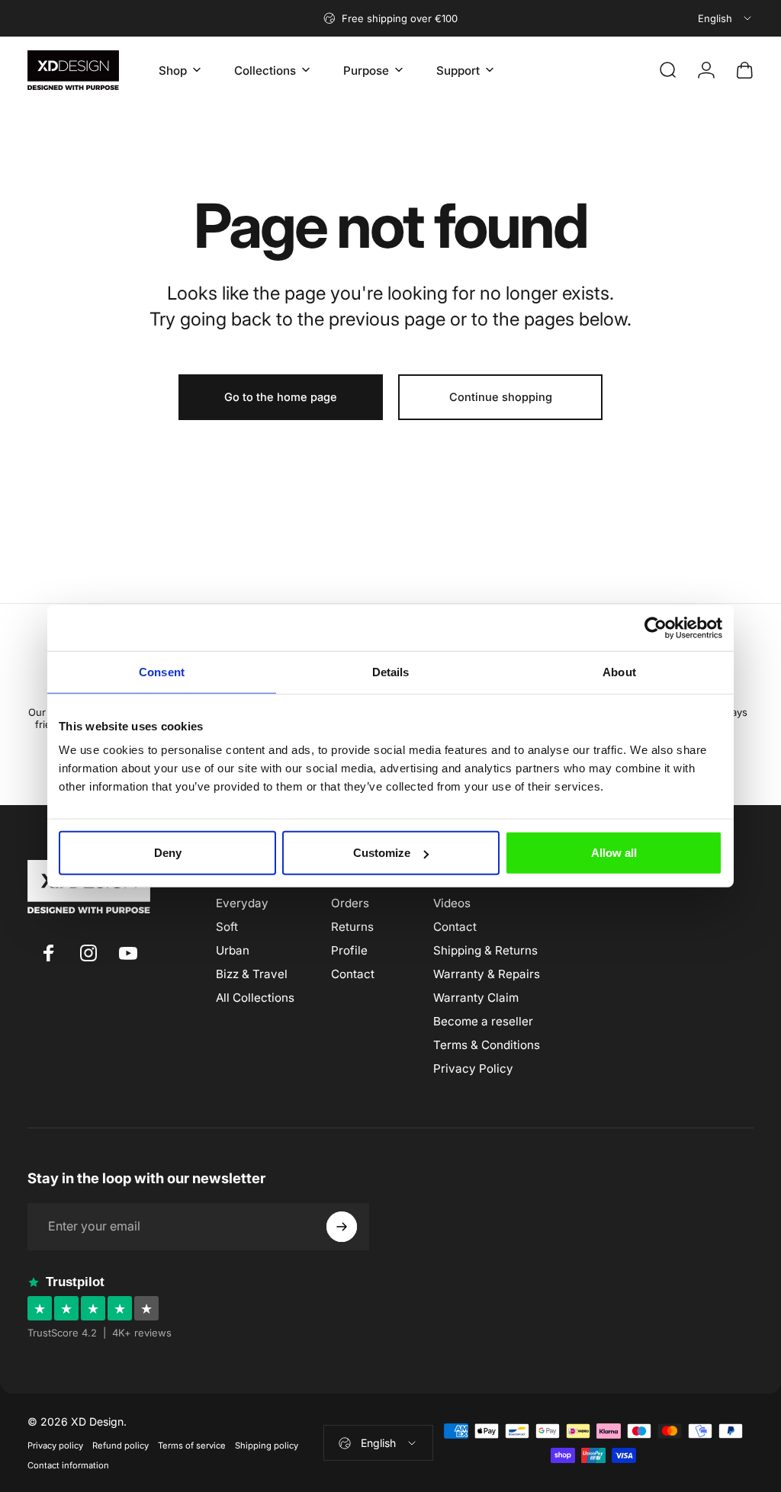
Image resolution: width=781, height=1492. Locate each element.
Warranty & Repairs (486, 974)
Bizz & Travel (252, 974)
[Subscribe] (341, 1226)
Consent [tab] (162, 671)
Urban (232, 950)
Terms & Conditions (486, 1045)
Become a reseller (483, 1021)
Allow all (614, 852)
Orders (350, 903)
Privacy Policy (473, 1068)
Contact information (68, 1465)
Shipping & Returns (485, 950)
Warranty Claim (476, 997)
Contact (352, 974)
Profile (349, 950)
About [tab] (619, 671)
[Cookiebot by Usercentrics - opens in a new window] (655, 627)
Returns (352, 926)
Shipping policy (266, 1445)
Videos (452, 903)
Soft (227, 926)
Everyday (242, 903)
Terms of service (192, 1445)
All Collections (255, 997)
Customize (381, 852)
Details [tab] (391, 671)
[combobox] (726, 18)
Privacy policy (55, 1445)
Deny (168, 852)
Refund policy (120, 1445)
